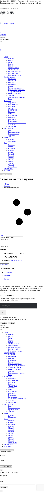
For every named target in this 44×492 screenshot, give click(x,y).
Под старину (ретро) (15, 75)
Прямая (10, 86)
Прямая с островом (14, 88)
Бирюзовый (12, 148)
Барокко (11, 58)
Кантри (10, 60)
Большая (11, 139)
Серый (10, 159)
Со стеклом (12, 126)
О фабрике (8, 272)
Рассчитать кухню (5, 174)
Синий (10, 161)
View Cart (4, 323)
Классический (13, 73)
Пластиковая (12, 115)
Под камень (12, 119)
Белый (10, 147)
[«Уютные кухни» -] (7, 23)
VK (7, 264)
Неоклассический (14, 71)
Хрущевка (11, 136)
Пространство (9, 128)
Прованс (11, 64)
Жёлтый (11, 152)
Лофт (10, 62)
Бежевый (11, 145)
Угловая (11, 95)
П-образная (12, 84)
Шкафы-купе (8, 169)
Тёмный (11, 163)
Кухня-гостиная (13, 134)
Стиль (6, 57)
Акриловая (12, 102)
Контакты (7, 170)
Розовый (11, 156)
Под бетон (11, 117)
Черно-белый (12, 167)
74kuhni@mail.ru (16, 260)
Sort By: (3, 237)
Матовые (11, 112)
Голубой (11, 150)
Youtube (3, 264)
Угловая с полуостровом (16, 97)
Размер (6, 137)
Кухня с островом (14, 93)
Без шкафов (12, 79)
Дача (9, 130)
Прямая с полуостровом (16, 90)
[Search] (1, 41)
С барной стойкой (14, 91)
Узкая (10, 99)
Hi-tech (10, 66)
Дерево (10, 108)
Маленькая (12, 141)
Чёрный (11, 165)
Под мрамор (12, 121)
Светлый (11, 158)
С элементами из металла (17, 123)
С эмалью (11, 125)
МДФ (10, 114)
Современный (13, 69)
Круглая (11, 82)
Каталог (7, 279)
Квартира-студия (14, 132)
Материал (7, 101)
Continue (11, 323)
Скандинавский (13, 68)
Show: (2, 239)
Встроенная (12, 80)
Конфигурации (9, 77)
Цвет (6, 143)
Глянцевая (11, 106)
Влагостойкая (13, 104)
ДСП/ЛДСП (12, 110)
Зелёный (11, 154)
